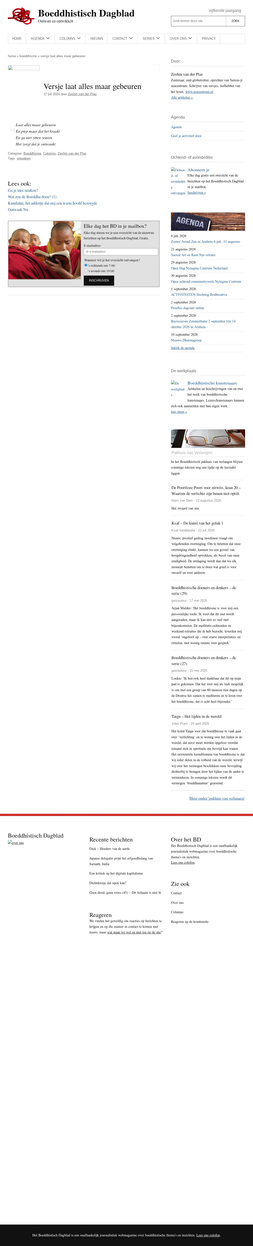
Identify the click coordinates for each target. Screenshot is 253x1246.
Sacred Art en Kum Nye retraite (193, 254)
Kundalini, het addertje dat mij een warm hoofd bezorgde (52, 203)
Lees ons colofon (182, 862)
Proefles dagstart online (187, 307)
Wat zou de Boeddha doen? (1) (32, 196)
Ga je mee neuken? (23, 190)
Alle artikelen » (182, 97)
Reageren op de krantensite (190, 921)
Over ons (177, 902)
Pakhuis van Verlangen (191, 453)
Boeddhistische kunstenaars (212, 383)
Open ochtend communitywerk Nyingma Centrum (206, 281)
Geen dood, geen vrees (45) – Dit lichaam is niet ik (125, 892)
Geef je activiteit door (186, 135)
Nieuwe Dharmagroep (186, 340)
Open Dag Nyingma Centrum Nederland (199, 268)
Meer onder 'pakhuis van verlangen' (217, 798)
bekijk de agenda (182, 347)
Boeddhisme (28, 56)
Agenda (176, 126)
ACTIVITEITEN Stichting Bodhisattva (199, 294)
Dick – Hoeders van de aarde (109, 848)
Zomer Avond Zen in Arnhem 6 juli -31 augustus (205, 241)
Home (12, 56)
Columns (49, 153)
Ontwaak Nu (18, 209)
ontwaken (23, 158)
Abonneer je (199, 170)
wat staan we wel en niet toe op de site (134, 932)
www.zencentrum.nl (199, 91)
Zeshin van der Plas (72, 153)
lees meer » (179, 411)
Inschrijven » (197, 192)
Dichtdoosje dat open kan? (107, 882)
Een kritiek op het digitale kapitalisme (116, 873)
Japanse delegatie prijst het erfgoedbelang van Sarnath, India (121, 861)
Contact (176, 893)
